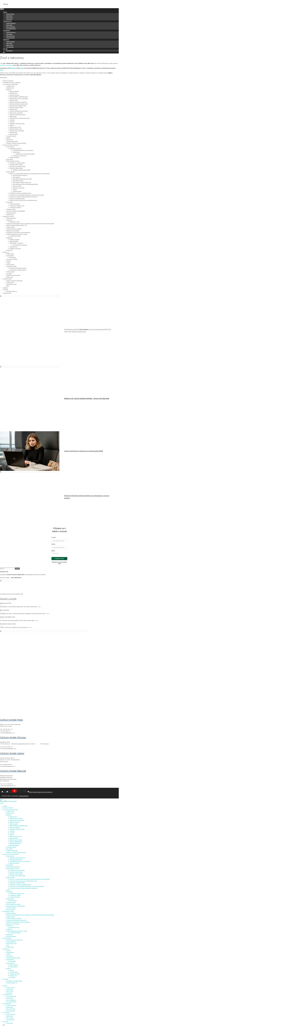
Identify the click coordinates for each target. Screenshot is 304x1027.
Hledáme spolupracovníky (13, 275)
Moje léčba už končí (18, 180)
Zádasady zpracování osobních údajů (59, 562)
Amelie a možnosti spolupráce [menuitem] (14, 940)
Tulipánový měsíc (11, 209)
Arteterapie (9, 202)
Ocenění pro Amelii (11, 266)
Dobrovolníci (9, 16)
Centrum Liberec (10, 41)
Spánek (8, 138)
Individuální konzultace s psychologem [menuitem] (20, 861)
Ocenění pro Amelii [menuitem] (15, 974)
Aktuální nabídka (14, 241)
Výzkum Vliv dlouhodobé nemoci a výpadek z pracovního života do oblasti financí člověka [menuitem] (30, 915)
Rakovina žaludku (14, 91)
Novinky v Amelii (8, 598)
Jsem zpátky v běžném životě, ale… (22, 182)
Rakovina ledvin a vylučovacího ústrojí (20, 118)
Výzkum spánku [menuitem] (10, 916)
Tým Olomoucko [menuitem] (10, 1010)
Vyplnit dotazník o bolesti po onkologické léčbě (83, 451)
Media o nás (9, 277)
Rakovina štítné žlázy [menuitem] (15, 843)
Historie (8, 261)
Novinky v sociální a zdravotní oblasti (16, 143)
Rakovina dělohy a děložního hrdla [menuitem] (19, 825)
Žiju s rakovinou (4, 610)
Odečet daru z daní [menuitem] (11, 943)
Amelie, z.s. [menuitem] (6, 949)
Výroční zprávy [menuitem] (10, 963)
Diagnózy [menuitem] (8, 815)
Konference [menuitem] (9, 934)
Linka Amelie (9, 159)
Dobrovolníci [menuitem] (9, 989)
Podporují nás (10, 282)
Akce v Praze (9, 17)
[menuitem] (3, 1025)
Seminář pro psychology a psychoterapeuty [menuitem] (18, 922)
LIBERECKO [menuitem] (6, 1012)
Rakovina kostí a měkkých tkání (18, 105)
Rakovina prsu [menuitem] (13, 816)
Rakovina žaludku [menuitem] (14, 845)
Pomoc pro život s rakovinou (11, 145)
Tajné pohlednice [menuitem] (11, 941)
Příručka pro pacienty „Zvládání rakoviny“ (20, 193)
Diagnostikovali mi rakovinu (20, 175)
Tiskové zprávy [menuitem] (14, 972)
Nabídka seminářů (14, 239)
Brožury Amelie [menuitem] (10, 877)
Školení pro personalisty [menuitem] (12, 924)
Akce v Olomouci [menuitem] (10, 1009)
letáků (22, 68)
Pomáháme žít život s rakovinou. (12, 82)
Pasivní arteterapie (15, 204)
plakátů (12, 68)
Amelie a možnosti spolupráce (14, 280)
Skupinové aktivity (14, 157)
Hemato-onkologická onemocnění (19, 111)
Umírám (15, 189)
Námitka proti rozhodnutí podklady (25, 154)
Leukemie (12, 120)
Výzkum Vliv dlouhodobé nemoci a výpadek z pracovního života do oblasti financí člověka (30, 223)
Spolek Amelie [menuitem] (10, 959)
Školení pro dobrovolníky (16, 168)
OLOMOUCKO (6, 30)
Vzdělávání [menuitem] (9, 929)
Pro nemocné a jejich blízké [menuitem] (10, 809)
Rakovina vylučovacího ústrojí (17, 114)
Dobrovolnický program (12, 161)
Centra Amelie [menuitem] (10, 856)
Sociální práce (16, 152)
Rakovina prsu (13, 93)
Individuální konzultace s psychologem (23, 150)
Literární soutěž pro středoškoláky (15, 211)
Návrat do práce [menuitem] (10, 909)
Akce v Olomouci (10, 36)
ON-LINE (5, 49)
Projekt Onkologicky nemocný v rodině (16, 234)
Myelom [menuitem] (12, 834)
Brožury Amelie (10, 171)
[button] (3, 77)
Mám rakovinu (16, 177)
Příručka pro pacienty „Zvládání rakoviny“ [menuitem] (20, 884)
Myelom (12, 125)
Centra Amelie (10, 146)
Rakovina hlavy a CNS (15, 127)
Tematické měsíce (11, 213)
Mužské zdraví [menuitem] (10, 813)
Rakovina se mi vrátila (18, 188)
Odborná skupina (11, 218)
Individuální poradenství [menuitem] (16, 859)
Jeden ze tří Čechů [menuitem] (8, 807)
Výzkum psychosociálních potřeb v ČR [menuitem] (16, 920)
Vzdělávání (9, 238)
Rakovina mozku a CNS (16, 129)
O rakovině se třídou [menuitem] (15, 932)
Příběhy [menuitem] (5, 806)
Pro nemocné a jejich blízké (10, 84)
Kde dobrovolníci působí (16, 164)
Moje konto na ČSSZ (5, 603)
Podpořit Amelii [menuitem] (7, 938)
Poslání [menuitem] (8, 954)
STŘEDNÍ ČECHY (7, 21)
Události (5, 288)
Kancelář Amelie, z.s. (11, 291)
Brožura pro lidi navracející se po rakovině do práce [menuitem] (23, 881)
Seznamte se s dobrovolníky (17, 163)
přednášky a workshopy (6, 65)
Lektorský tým (13, 246)
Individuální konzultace (16, 148)
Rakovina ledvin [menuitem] (14, 838)
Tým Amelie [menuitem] (9, 956)
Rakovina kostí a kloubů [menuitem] (16, 840)
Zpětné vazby (10, 214)
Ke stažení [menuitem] (12, 977)
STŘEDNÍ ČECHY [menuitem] (7, 994)
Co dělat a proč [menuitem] (10, 811)
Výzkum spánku (10, 227)
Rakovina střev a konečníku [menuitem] (17, 820)
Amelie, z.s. (6, 252)
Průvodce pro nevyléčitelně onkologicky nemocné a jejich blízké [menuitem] (27, 886)
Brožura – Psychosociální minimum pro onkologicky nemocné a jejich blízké (30, 173)
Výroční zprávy (10, 264)
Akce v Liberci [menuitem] (10, 1018)
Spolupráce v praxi (14, 221)
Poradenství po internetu (19, 155)
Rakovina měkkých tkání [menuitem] (16, 841)
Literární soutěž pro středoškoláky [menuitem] (15, 906)
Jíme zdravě (9, 139)
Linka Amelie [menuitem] (9, 865)
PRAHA (5, 12)
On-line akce (9, 50)
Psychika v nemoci (11, 136)
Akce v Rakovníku (10, 27)
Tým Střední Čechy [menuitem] (11, 1001)
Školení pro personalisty (12, 230)
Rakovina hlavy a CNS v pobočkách (19, 98)
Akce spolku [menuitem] (13, 961)
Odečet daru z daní (11, 284)
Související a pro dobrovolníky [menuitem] (17, 875)
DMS (7, 286)
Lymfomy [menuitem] (12, 832)
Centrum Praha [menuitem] (10, 987)
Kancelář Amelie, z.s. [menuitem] (11, 982)
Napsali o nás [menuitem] (13, 975)
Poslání (8, 263)
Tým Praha (9, 19)
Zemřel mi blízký (17, 191)
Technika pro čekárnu (15, 207)
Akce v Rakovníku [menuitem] (11, 1000)
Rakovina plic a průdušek (16, 113)
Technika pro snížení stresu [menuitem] (17, 893)
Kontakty (5, 289)
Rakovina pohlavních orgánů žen (18, 102)
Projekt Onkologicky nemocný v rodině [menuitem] (16, 931)
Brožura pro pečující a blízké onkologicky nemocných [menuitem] (24, 888)
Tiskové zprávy (10, 271)
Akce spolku (13, 257)
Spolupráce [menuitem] (9, 925)
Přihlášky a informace (15, 248)
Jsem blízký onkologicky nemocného (22, 179)
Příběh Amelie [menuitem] (10, 952)
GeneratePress (23, 796)
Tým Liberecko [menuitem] (10, 1019)
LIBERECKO (6, 39)
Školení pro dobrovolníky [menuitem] (16, 874)
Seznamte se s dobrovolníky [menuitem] (17, 870)
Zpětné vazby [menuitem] (10, 899)
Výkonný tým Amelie (11, 259)
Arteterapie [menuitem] (9, 891)
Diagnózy (8, 89)
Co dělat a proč (10, 86)
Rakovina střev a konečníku (17, 130)
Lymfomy (12, 121)
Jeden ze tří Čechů (8, 80)
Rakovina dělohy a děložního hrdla (19, 96)
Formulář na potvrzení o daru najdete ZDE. (11, 594)
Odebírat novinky (59, 558)
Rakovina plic (13, 116)
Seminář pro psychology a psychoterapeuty (18, 232)
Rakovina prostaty (14, 95)
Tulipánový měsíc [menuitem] (11, 902)
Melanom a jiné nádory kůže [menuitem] (17, 829)
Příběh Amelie (10, 254)
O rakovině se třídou (15, 236)
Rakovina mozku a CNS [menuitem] (16, 836)
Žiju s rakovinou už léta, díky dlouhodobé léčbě (25, 184)
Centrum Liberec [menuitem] (10, 1014)
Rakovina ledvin (14, 134)
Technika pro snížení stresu (17, 205)
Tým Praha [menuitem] (9, 993)
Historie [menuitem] (8, 950)
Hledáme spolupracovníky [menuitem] (13, 957)
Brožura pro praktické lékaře (17, 198)
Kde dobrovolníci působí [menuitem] (16, 872)
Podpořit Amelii (7, 279)
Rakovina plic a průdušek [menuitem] (16, 818)
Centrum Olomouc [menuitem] (11, 1005)
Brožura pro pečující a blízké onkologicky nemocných (24, 196)
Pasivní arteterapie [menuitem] (15, 897)
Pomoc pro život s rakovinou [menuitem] (11, 854)
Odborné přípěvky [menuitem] (11, 936)
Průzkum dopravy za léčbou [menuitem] (13, 918)
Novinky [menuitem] (12, 970)
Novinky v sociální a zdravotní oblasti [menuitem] (16, 852)
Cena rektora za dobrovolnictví (18, 270)
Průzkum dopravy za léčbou (13, 229)
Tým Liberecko (10, 47)
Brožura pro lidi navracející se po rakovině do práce (23, 200)
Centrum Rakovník (11, 23)
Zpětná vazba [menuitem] (13, 900)
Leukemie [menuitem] (12, 831)
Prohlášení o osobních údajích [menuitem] (14, 981)
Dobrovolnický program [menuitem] (12, 868)
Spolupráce (9, 220)
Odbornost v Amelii (8, 216)
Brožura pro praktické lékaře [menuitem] (17, 882)
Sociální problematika (12, 141)
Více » (39, 606)
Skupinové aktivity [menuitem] (14, 863)
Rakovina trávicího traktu (16, 107)
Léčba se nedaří (17, 186)
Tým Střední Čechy (11, 28)
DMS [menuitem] (7, 945)
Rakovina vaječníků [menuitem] (15, 827)
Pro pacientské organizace (20, 245)
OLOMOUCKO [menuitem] (7, 1003)
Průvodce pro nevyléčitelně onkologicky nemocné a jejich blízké (27, 195)
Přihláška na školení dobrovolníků (21, 170)
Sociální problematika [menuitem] (12, 850)
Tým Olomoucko (10, 37)
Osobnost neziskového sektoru (18, 268)
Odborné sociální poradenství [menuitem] (17, 857)
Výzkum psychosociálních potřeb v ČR (16, 225)
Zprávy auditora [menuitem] (14, 965)
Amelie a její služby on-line (7, 617)
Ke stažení (9, 273)
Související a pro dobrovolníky (17, 166)
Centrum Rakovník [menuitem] (11, 996)
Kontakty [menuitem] (5, 979)
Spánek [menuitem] (8, 890)
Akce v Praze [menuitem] (9, 991)
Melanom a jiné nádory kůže (17, 123)
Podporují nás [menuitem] (10, 947)
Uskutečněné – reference (16, 243)
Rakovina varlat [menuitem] (14, 824)
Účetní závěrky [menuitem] (13, 966)
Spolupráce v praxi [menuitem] (14, 927)
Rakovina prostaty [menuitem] (14, 822)
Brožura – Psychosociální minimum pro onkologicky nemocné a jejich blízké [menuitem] (30, 879)
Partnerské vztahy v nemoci (8, 624)
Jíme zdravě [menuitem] (9, 849)
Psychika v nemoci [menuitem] (11, 847)
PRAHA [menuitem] (5, 985)
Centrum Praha (10, 14)
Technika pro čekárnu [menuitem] (15, 895)
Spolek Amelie (10, 255)
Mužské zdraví (10, 88)
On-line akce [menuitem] (9, 1023)
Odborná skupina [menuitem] (11, 913)
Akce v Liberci (9, 45)
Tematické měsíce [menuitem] (11, 907)
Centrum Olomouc (11, 32)
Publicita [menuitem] (8, 968)
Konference (9, 250)
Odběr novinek (7, 293)
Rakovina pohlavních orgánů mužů (19, 104)
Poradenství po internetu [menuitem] (13, 866)
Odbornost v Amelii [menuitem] (8, 911)
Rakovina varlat (14, 100)
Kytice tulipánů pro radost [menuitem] (13, 904)
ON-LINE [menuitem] (5, 1021)
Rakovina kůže (13, 109)
